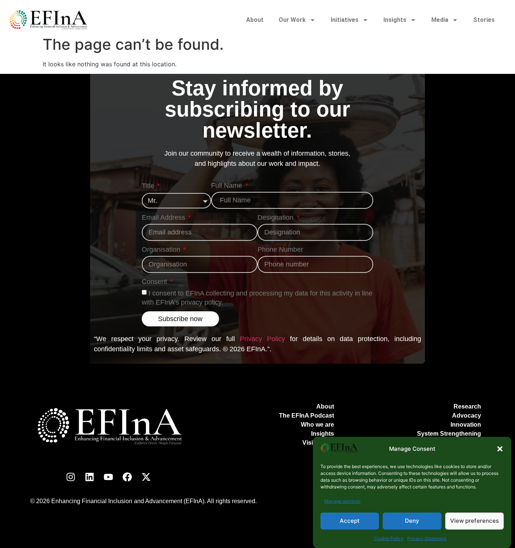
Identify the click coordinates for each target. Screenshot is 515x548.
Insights (394, 19)
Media (439, 19)
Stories (484, 19)
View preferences (474, 521)
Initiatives (345, 19)
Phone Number (280, 249)
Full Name (227, 185)
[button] (500, 449)
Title (149, 186)
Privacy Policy (262, 339)
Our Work (292, 19)
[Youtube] (108, 476)
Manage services (342, 501)
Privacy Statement (426, 538)
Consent (155, 281)
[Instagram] (70, 476)
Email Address (164, 217)
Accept (350, 521)
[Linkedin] (89, 476)
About (255, 19)
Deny (412, 521)
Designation (276, 217)
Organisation (162, 249)
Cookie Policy (388, 538)
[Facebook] (127, 476)
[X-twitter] (145, 476)
